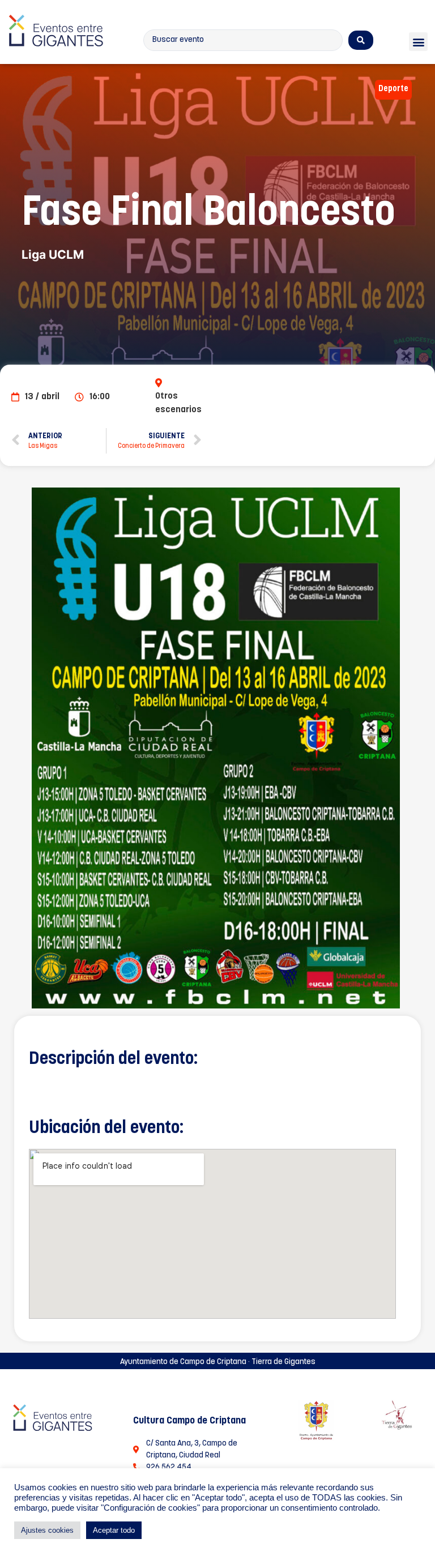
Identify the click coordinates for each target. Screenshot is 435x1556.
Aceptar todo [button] (114, 1530)
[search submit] (360, 40)
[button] (418, 41)
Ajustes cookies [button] (47, 1530)
